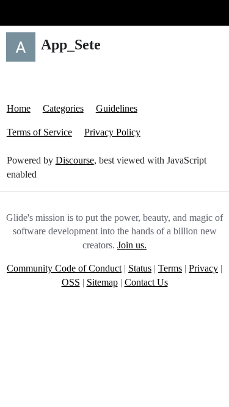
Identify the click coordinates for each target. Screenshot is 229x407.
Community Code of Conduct (64, 268)
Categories (63, 108)
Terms (170, 268)
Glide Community (41, 12)
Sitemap (102, 282)
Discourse (75, 160)
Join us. (132, 245)
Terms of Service (39, 132)
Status (139, 268)
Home (19, 108)
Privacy (203, 268)
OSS (71, 282)
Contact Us (146, 282)
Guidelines (116, 108)
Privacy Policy (112, 132)
